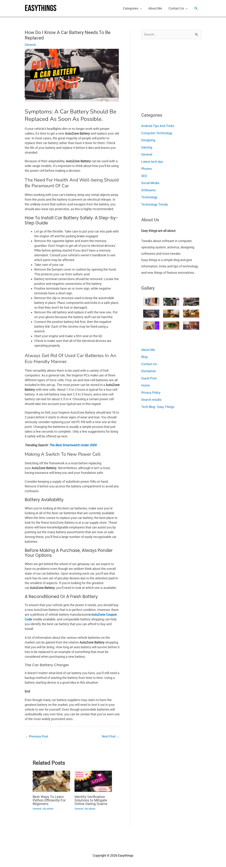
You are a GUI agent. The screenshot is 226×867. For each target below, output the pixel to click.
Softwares (148, 190)
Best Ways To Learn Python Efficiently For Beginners (49, 800)
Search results (151, 399)
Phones (146, 169)
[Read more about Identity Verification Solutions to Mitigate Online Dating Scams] (93, 781)
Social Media (150, 183)
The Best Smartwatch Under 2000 (73, 445)
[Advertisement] (167, 74)
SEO (144, 176)
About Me (155, 8)
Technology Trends (154, 204)
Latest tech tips (152, 161)
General (30, 45)
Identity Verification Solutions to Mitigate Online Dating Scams (91, 800)
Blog (144, 357)
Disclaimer (148, 371)
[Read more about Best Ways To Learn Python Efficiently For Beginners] (51, 781)
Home (145, 385)
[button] (196, 8)
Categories (130, 8)
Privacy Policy (150, 392)
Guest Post (149, 378)
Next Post (111, 736)
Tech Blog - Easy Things (157, 407)
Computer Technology (156, 133)
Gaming (146, 147)
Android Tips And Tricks (157, 126)
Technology (149, 197)
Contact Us (176, 8)
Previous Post (36, 736)
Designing (148, 140)
